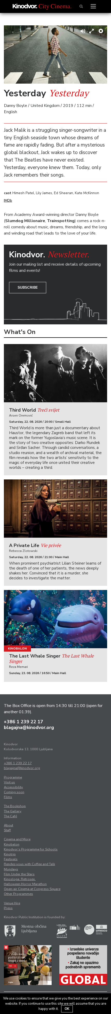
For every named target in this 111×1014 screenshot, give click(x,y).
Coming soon (14, 792)
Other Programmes (18, 894)
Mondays (11, 869)
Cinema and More (17, 839)
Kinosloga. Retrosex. (20, 879)
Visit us (9, 782)
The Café (10, 816)
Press (8, 908)
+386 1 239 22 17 (23, 722)
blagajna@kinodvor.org (29, 727)
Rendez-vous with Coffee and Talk (29, 864)
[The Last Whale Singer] (55, 619)
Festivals (11, 859)
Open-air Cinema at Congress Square (32, 889)
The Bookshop (15, 806)
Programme (13, 777)
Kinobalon (17, 648)
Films (8, 797)
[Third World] (55, 373)
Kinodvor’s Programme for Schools (31, 849)
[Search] (81, 6)
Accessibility (13, 787)
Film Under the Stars (19, 874)
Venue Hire (12, 903)
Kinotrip (10, 854)
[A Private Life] (55, 508)
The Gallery (12, 811)
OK (67, 1008)
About (8, 825)
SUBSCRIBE (28, 287)
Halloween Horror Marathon (25, 884)
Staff (7, 830)
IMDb (8, 200)
